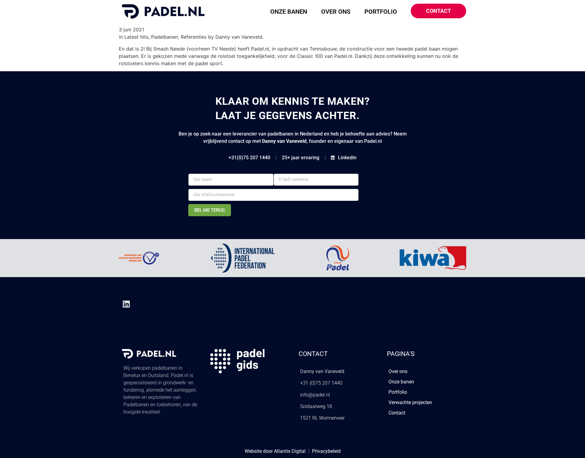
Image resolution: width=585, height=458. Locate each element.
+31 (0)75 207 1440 (321, 383)
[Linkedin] (126, 304)
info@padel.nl (315, 395)
